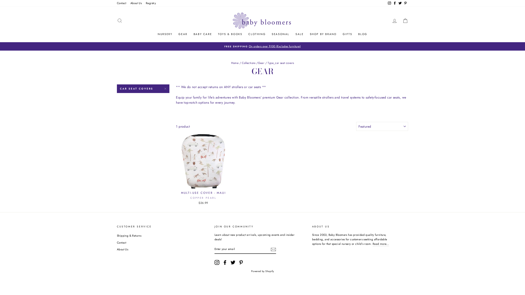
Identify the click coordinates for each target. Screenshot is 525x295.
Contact (121, 3)
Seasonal (280, 34)
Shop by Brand (323, 34)
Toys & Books (230, 34)
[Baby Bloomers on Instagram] (217, 262)
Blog (362, 34)
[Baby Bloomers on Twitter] (233, 262)
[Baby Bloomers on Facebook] (225, 262)
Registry (151, 3)
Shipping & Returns (129, 236)
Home (235, 63)
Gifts (347, 34)
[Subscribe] (273, 249)
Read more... (381, 244)
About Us (136, 3)
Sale (300, 34)
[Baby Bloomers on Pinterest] (241, 262)
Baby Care (203, 34)
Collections (248, 63)
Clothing (257, 34)
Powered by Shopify (262, 271)
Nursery (165, 34)
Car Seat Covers (136, 89)
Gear (182, 34)
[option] (262, 46)
